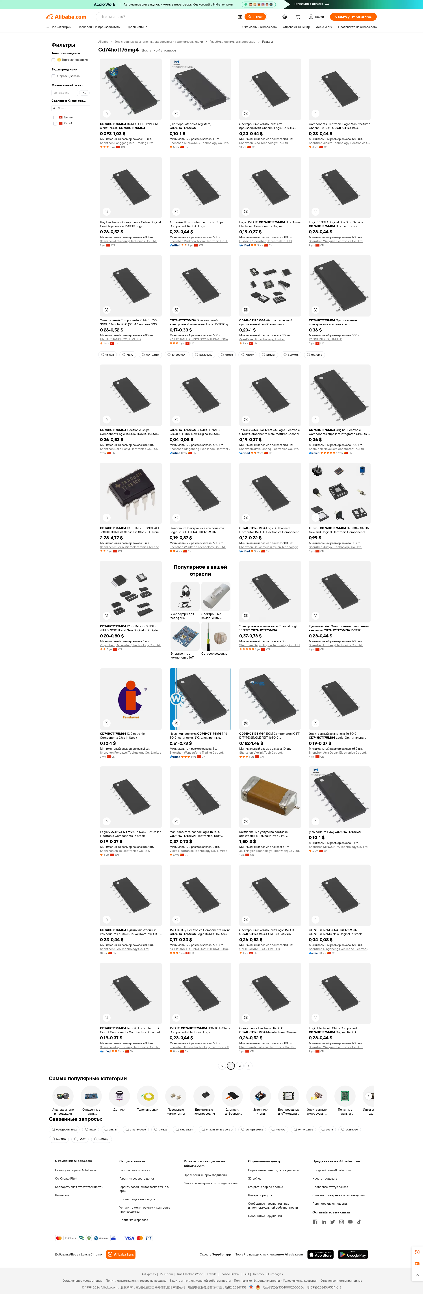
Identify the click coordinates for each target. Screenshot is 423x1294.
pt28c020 (352, 1129)
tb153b (110, 354)
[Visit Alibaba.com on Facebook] (315, 1221)
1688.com (166, 1274)
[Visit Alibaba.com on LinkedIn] (324, 1221)
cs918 (329, 1129)
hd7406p (103, 1139)
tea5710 (61, 1139)
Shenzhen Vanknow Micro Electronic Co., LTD (200, 241)
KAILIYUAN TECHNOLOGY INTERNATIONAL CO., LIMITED (200, 339)
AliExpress (149, 1274)
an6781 (113, 1129)
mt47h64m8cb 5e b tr (219, 1129)
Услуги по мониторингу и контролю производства (144, 1209)
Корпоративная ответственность (78, 1187)
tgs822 (163, 1129)
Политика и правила (133, 1220)
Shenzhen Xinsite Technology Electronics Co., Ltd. (340, 143)
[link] (417, 1252)
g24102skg (152, 354)
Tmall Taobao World (190, 1274)
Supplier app (221, 1254)
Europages (275, 1274)
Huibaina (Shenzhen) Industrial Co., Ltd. (265, 241)
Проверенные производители (205, 1175)
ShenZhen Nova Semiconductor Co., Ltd (336, 449)
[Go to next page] (248, 1066)
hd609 (250, 354)
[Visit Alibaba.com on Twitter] (332, 1221)
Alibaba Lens (78, 1254)
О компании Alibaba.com (73, 1161)
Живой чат (255, 1178)
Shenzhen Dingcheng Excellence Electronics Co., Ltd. (200, 449)
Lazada (211, 1274)
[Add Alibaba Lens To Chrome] (120, 1254)
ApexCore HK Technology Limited (262, 339)
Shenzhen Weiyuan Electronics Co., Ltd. (336, 241)
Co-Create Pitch (66, 1178)
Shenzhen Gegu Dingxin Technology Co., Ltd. (269, 645)
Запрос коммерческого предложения (210, 1183)
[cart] (299, 17)
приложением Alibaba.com (283, 1254)
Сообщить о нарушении (265, 1216)
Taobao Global (229, 1274)
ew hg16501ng (254, 1129)
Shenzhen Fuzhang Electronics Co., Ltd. (336, 645)
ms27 (92, 1129)
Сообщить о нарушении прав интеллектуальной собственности (273, 1205)
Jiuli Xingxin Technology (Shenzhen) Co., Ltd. (269, 850)
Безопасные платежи (134, 1170)
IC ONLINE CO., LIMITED (325, 339)
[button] (240, 16)
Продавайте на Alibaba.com (331, 1170)
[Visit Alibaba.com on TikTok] (359, 1221)
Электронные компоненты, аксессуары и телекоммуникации (159, 41)
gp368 (229, 354)
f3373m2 (316, 354)
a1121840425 (138, 1129)
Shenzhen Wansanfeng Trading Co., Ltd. (197, 752)
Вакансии (62, 1195)
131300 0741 (179, 354)
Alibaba (103, 41)
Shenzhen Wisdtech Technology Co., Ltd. (198, 547)
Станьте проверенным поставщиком (338, 1195)
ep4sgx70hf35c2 (66, 1129)
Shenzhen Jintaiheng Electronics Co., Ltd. (128, 241)
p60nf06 (293, 354)
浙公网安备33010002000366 (283, 1287)
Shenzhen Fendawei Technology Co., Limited (130, 752)
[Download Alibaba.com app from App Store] (320, 1254)
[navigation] (71, 554)
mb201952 (205, 354)
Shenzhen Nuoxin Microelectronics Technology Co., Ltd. (131, 547)
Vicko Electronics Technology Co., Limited (198, 850)
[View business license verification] (251, 1287)
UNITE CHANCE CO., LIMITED (120, 339)
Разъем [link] (267, 41)
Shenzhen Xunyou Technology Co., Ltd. (335, 547)
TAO (246, 1274)
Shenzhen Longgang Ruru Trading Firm (126, 143)
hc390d (280, 1129)
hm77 (130, 354)
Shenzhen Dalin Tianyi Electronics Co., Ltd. (129, 449)
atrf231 (270, 354)
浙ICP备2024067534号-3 (324, 1287)
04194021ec (305, 1129)
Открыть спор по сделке (265, 1187)
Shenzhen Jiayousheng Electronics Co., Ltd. (269, 449)
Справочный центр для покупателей (274, 1170)
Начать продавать (325, 1178)
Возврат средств (260, 1195)
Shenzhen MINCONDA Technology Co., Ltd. (199, 143)
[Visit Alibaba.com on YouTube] (350, 1221)
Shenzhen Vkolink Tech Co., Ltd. (261, 752)
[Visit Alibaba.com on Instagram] (341, 1221)
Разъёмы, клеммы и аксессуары (233, 41)
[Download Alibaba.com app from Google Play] (353, 1254)
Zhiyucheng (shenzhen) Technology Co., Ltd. (130, 645)
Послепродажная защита (137, 1199)
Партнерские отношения (330, 1203)
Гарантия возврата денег (136, 1178)
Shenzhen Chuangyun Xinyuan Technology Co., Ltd (270, 547)
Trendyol (258, 1274)
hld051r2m (186, 1129)
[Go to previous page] (222, 1066)
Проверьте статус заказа (330, 1187)
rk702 (82, 1139)
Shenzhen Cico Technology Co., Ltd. (263, 143)
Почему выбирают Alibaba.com (76, 1170)
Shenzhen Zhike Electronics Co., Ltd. (125, 850)
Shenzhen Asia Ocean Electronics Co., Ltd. (338, 752)
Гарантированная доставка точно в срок (144, 1189)
